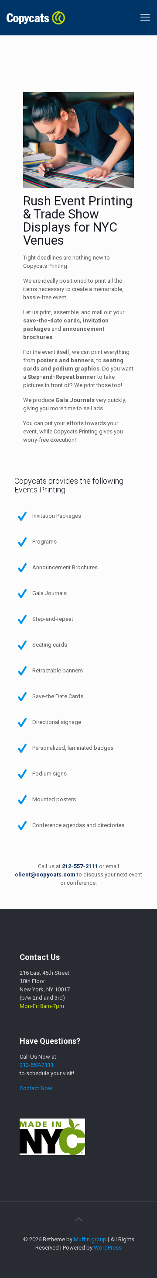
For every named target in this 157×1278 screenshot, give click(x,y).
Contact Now (36, 1088)
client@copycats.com (45, 874)
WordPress (108, 1247)
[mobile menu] (145, 17)
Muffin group (90, 1239)
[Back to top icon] (78, 1219)
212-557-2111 (80, 866)
